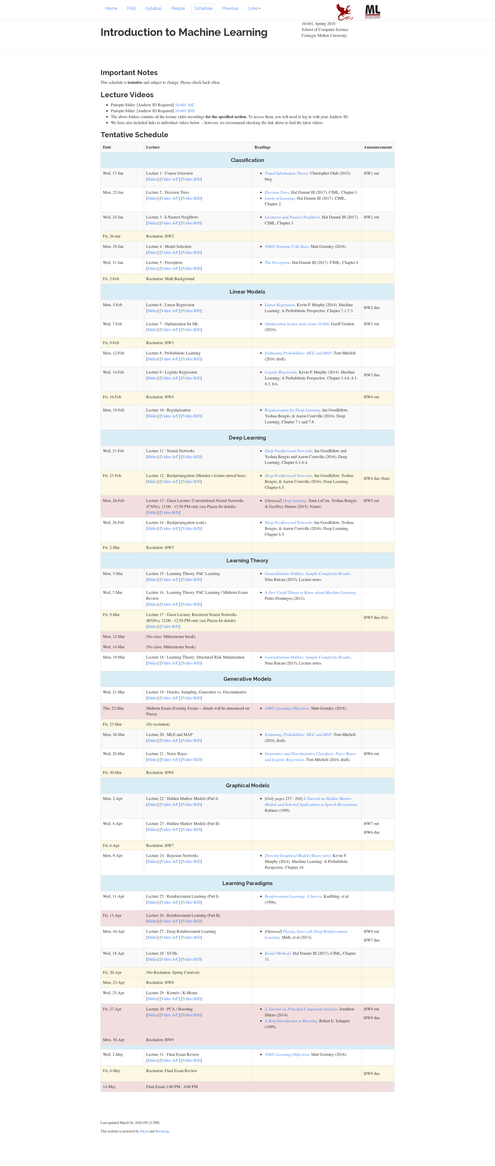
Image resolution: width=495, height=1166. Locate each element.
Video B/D (192, 179)
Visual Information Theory (286, 173)
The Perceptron (277, 262)
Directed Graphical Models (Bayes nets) (298, 855)
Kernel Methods (278, 953)
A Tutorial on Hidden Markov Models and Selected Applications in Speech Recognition (311, 801)
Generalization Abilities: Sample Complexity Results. (308, 573)
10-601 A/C (185, 104)
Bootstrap (162, 1131)
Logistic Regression (281, 372)
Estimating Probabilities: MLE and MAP (298, 352)
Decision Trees (277, 192)
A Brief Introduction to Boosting (291, 1020)
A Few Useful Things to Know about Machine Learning (310, 592)
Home (111, 8)
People (178, 8)
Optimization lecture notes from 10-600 (297, 323)
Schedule (203, 8)
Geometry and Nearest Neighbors (292, 217)
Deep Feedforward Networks (288, 450)
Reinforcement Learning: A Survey (293, 896)
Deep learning (294, 500)
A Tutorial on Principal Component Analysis (301, 1008)
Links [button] (253, 8)
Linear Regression (280, 304)
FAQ (131, 8)
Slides (152, 179)
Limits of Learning (280, 198)
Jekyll (144, 1131)
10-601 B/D (185, 110)
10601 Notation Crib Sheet (287, 246)
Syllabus (153, 8)
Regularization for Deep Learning (292, 409)
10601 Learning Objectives (287, 708)
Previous (230, 8)
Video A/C (170, 179)
